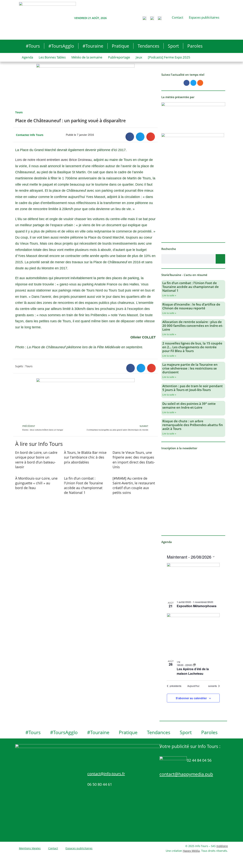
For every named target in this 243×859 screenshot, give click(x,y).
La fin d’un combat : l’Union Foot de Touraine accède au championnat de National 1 (83, 485)
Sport (173, 46)
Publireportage (119, 57)
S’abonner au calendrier (191, 698)
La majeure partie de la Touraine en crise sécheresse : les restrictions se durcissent (190, 368)
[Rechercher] (220, 259)
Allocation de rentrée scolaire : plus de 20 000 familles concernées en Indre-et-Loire (192, 326)
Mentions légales (30, 848)
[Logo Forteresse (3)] (193, 113)
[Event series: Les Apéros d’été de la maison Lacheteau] (194, 665)
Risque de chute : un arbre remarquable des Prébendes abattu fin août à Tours (192, 425)
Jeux (139, 57)
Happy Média (191, 851)
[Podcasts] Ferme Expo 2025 (169, 57)
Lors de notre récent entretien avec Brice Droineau (53, 160)
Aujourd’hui (193, 685)
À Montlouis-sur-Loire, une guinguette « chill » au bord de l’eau (36, 483)
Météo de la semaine (86, 57)
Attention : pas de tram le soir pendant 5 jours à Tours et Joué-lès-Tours (192, 388)
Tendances (148, 46)
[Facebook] (186, 83)
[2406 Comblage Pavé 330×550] (192, 185)
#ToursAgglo (61, 46)
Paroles (195, 46)
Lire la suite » (169, 295)
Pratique (120, 46)
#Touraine (93, 46)
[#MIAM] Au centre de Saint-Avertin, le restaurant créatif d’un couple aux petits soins (134, 485)
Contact (177, 17)
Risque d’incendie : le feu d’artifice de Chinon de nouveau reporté (191, 306)
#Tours (33, 46)
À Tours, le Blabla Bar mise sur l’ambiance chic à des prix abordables (85, 457)
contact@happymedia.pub (186, 774)
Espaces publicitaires (204, 17)
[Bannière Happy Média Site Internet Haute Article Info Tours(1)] (85, 401)
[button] (129, 136)
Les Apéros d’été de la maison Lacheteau (193, 671)
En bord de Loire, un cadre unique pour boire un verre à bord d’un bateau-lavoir (36, 459)
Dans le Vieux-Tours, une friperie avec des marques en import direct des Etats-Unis (134, 459)
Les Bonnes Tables (52, 57)
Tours (19, 112)
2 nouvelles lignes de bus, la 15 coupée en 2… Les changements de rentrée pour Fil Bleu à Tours (192, 347)
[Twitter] (193, 83)
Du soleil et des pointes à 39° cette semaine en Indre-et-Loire (189, 405)
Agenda (27, 57)
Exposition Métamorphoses (196, 606)
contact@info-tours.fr (106, 773)
